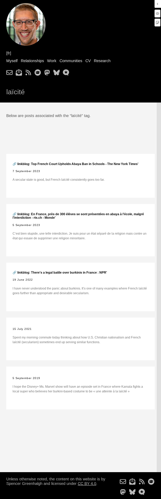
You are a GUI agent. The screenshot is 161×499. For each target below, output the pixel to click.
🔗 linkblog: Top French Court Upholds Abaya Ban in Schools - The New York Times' (75, 164)
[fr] (8, 53)
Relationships (32, 61)
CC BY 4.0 (87, 483)
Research (102, 61)
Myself (12, 61)
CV (88, 61)
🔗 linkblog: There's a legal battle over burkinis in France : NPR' (60, 272)
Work (51, 61)
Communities (70, 61)
